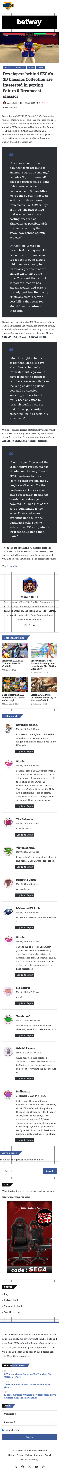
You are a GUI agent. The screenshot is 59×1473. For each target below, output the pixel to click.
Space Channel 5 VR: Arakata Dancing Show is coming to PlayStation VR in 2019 (43, 664)
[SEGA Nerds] (8, 6)
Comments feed (13, 1306)
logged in (18, 1159)
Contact (38, 1454)
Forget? (52, 1422)
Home (11, 1454)
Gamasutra (13, 566)
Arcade (8, 67)
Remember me (11, 1429)
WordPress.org (12, 1311)
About (48, 1454)
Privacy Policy (24, 1454)
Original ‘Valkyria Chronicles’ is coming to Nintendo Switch (43, 697)
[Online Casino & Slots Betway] (29, 22)
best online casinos (43, 1191)
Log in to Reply (25, 751)
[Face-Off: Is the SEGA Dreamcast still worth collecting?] (15, 684)
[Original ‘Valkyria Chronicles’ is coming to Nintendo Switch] (44, 684)
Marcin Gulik (12, 103)
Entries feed (11, 1300)
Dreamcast (20, 67)
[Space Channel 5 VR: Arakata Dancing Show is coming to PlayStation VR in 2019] (44, 650)
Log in (7, 1294)
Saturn (40, 67)
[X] (29, 625)
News (31, 67)
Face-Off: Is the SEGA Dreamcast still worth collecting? (13, 697)
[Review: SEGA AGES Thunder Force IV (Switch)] (15, 650)
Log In (29, 1437)
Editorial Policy (29, 1459)
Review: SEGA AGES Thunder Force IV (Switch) (12, 663)
